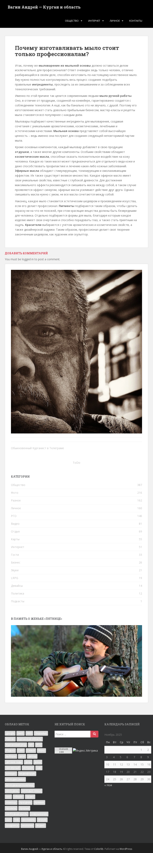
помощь (11, 802)
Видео (15, 524)
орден (30, 796)
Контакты (135, 20)
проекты (11, 808)
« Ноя (108, 785)
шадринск (12, 825)
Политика (17, 593)
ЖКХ (29, 733)
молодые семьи (31, 791)
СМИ (21, 750)
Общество (72, 20)
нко (8, 796)
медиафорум (27, 773)
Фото (14, 493)
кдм (39, 767)
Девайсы (17, 586)
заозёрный (13, 767)
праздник (25, 802)
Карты (15, 539)
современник (39, 814)
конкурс (11, 773)
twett (20, 733)
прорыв (24, 808)
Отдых (15, 531)
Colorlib (98, 849)
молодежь (12, 791)
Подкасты (17, 601)
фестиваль (28, 819)
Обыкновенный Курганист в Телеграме (37, 448)
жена (38, 762)
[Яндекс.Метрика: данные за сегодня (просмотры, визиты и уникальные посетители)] (85, 750)
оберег (18, 796)
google (10, 733)
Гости (15, 555)
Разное (16, 500)
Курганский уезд (16, 744)
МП (31, 744)
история (28, 767)
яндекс (40, 825)
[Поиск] (94, 734)
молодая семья (15, 779)
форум (42, 819)
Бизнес (15, 562)
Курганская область (29, 739)
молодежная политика (19, 785)
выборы (11, 756)
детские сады (14, 762)
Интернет (94, 20)
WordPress (126, 849)
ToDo (76, 462)
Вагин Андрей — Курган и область (44, 7)
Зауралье (41, 733)
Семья (31, 750)
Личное (115, 20)
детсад (32, 756)
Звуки (15, 570)
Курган (10, 739)
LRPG (14, 578)
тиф (16, 819)
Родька (10, 750)
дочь (28, 762)
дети (22, 756)
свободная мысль (16, 814)
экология (27, 825)
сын (8, 819)
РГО (14, 516)
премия (39, 802)
